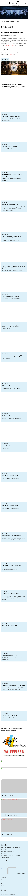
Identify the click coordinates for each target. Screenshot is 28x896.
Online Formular (10, 45)
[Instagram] (4, 864)
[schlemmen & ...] (14, 806)
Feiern (2, 888)
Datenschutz (4, 894)
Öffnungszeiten (5, 857)
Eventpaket (11, 54)
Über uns (3, 890)
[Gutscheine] (14, 825)
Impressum (12, 894)
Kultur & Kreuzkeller (10, 21)
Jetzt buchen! (5, 59)
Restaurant (4, 880)
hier (19, 88)
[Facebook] (2, 864)
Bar (2, 884)
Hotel (2, 882)
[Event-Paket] (14, 786)
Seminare (3, 886)
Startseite (3, 21)
